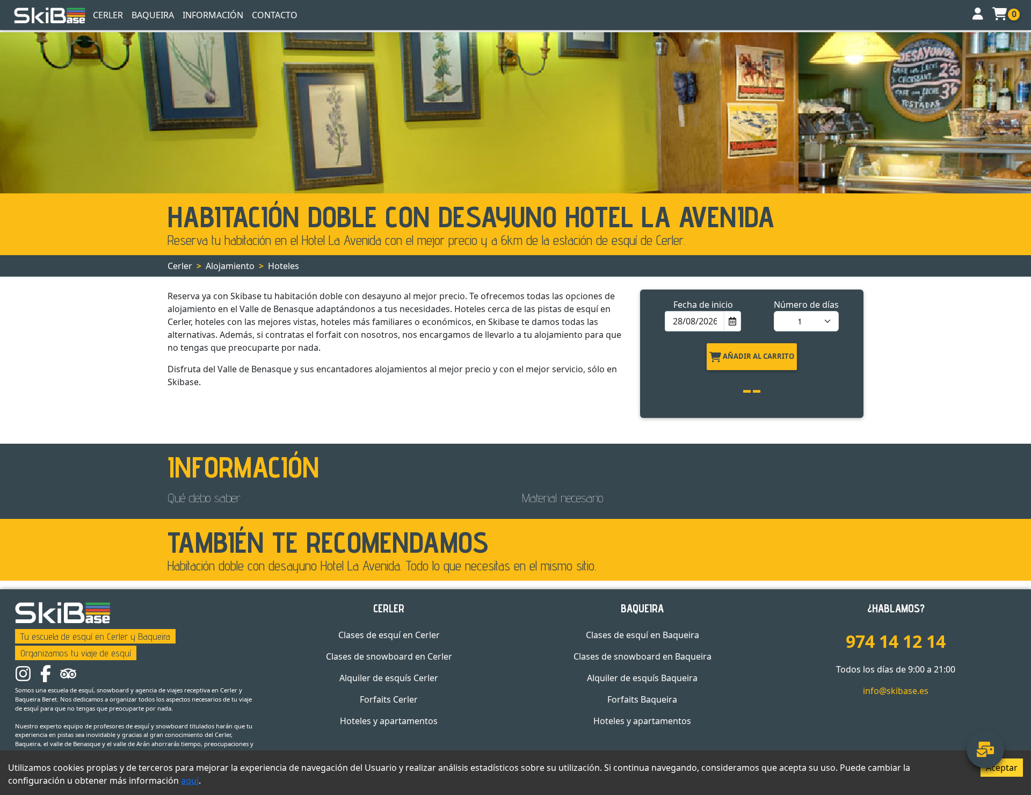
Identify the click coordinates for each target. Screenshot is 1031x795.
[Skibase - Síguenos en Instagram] (23, 673)
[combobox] (694, 321)
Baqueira (153, 15)
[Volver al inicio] (50, 15)
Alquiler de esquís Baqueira (642, 678)
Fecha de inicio (703, 304)
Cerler (108, 15)
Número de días (806, 304)
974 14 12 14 (896, 641)
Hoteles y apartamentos (389, 721)
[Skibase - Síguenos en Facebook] (46, 673)
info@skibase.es (895, 691)
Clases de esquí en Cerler (389, 635)
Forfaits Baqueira (642, 699)
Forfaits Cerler (389, 699)
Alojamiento (230, 266)
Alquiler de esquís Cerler (388, 678)
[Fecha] (732, 321)
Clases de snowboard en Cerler (389, 656)
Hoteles (283, 266)
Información (213, 15)
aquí (190, 780)
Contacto (274, 15)
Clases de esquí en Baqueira (642, 635)
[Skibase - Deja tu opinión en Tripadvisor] (68, 673)
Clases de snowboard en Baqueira (642, 656)
